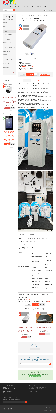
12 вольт (7, 31)
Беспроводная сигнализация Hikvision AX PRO (8, 53)
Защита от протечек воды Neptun (8, 66)
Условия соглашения (7, 392)
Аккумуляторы (8, 36)
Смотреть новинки (35, 376)
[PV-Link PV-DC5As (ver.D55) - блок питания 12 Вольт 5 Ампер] (35, 36)
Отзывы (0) (36, 80)
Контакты (44, 6)
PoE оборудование (9, 34)
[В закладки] (13, 108)
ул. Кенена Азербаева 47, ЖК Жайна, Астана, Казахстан (40, 390)
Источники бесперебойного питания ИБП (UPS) (7, 41)
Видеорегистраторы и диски (8, 25)
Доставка (44, 80)
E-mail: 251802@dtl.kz (33, 391)
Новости (28, 6)
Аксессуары (6, 63)
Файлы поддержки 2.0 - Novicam (9, 388)
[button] (45, 10)
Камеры (5, 22)
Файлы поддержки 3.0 (36, 6)
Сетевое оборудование (8, 70)
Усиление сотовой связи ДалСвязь (9, 48)
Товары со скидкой (9, 72)
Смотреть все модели (26, 60)
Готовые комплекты (8, 19)
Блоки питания (7, 29)
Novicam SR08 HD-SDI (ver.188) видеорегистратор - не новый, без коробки (44, 329)
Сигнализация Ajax (7, 56)
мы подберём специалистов (27, 66)
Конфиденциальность (7, 391)
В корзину (8, 107)
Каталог (17, 6)
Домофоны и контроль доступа (8, 60)
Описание (27, 80)
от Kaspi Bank (24, 69)
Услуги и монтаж (6, 394)
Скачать (28, 299)
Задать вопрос (35, 349)
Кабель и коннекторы (8, 44)
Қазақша (23, 6)
